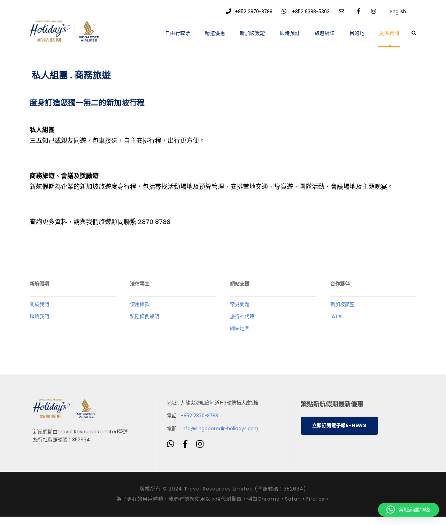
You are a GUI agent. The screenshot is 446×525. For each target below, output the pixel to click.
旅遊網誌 (325, 33)
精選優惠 (215, 33)
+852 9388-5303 (311, 11)
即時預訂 (290, 33)
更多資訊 (389, 33)
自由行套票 (178, 33)
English (398, 11)
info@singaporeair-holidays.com (220, 428)
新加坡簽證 (252, 33)
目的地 (357, 33)
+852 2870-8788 (253, 11)
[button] (408, 510)
